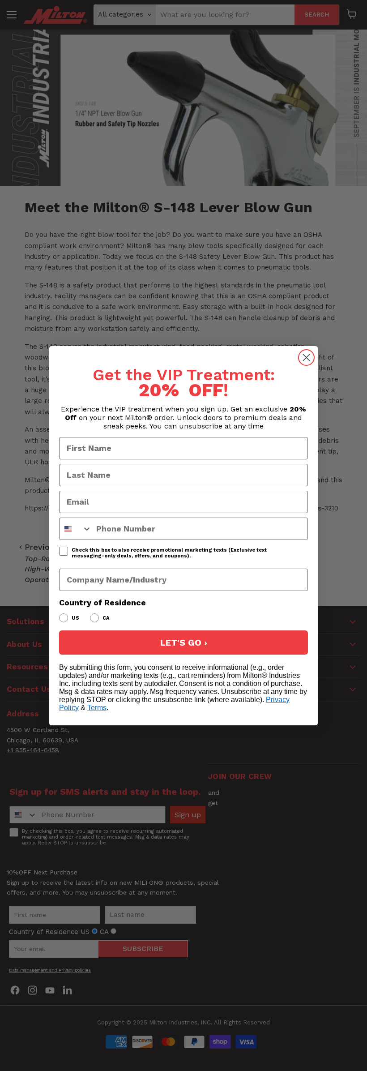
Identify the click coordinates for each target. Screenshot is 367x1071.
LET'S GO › (183, 642)
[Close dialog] (306, 357)
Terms (97, 707)
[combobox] (76, 529)
